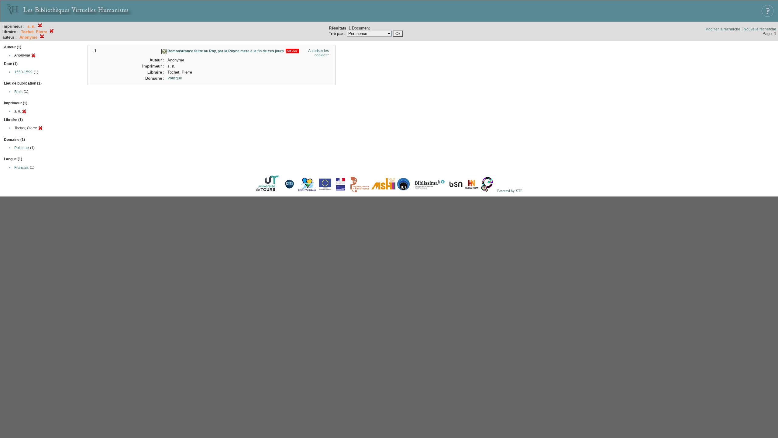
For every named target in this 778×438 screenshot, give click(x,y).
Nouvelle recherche (760, 29)
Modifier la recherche (722, 29)
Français (21, 167)
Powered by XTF (509, 191)
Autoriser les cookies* (318, 53)
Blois (18, 92)
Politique (21, 148)
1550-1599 (23, 72)
